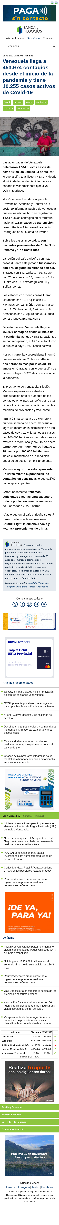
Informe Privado (15, 38)
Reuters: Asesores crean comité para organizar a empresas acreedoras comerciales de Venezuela (25, 882)
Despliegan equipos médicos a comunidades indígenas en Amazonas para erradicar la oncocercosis (30, 729)
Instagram (21, 586)
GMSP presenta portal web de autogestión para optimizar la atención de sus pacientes (29, 705)
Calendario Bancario (13, 1129)
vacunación (23, 108)
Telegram (10, 586)
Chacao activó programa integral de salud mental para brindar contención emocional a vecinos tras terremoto (29, 759)
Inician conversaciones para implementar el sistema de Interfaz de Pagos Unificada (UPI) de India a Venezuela (30, 826)
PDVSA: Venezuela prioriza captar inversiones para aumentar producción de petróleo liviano (28, 855)
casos (29, 102)
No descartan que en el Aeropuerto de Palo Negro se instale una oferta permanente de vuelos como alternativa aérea (29, 841)
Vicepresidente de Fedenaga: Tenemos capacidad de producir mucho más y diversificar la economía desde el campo (27, 1020)
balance (18, 102)
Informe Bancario (11, 1114)
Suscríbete (33, 38)
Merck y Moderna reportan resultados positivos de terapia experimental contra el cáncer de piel (28, 744)
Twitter (31, 586)
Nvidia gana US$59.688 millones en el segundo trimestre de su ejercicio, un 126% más (29, 964)
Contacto (48, 38)
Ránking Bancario (12, 1107)
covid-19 (8, 108)
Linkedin (11, 1187)
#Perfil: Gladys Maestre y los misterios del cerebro (28, 716)
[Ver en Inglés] (52, 2)
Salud (7, 102)
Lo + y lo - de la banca (14, 1122)
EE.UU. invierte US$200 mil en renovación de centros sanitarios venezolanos (29, 693)
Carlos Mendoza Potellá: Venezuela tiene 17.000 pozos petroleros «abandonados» (28, 869)
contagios (41, 102)
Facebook (43, 586)
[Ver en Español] (56, 2)
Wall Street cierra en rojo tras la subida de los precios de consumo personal (30, 992)
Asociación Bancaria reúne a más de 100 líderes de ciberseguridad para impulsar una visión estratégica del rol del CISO (29, 1005)
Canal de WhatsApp (38, 583)
